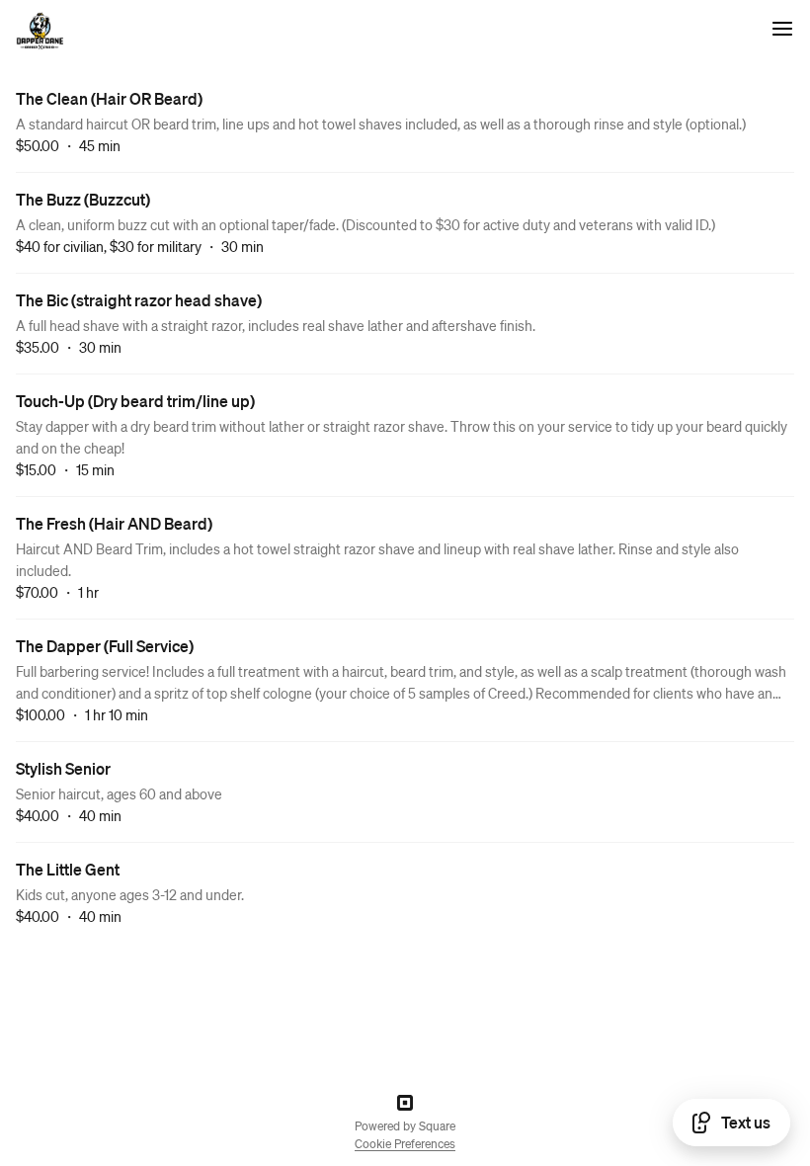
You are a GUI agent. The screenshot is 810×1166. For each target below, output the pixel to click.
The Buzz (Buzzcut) (83, 199)
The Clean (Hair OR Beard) (109, 98)
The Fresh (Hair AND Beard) (114, 523)
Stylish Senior (63, 768)
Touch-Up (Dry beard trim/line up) (135, 400)
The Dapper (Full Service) (105, 645)
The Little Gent (68, 869)
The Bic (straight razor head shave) (139, 300)
